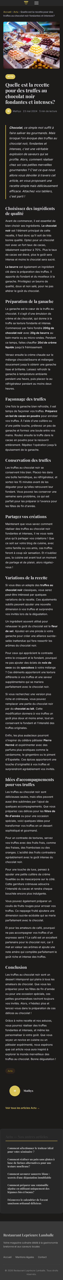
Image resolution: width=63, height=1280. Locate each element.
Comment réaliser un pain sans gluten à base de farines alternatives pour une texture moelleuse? (31, 1163)
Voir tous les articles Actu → (22, 1107)
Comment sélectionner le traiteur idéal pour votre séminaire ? (30, 1149)
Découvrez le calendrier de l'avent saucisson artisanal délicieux (28, 1201)
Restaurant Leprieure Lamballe (28, 1235)
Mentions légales (24, 1257)
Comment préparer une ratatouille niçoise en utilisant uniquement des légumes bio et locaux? (28, 1188)
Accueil (7, 12)
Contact (42, 1257)
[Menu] (36, 3)
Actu (15, 12)
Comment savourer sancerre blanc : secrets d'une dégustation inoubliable (29, 1175)
